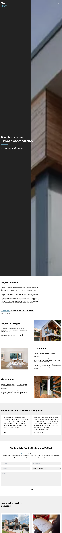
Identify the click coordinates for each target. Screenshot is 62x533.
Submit (31, 489)
